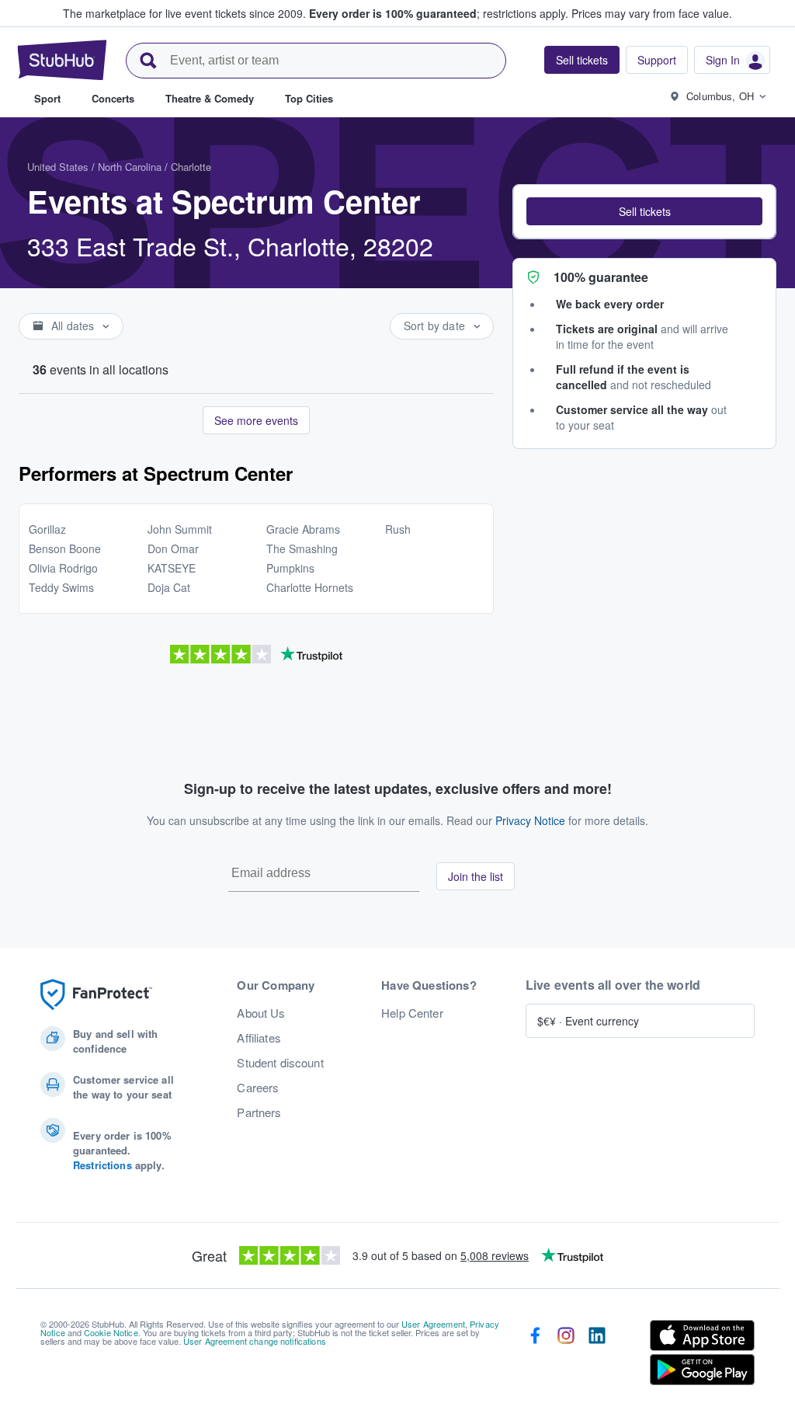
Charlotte (191, 166)
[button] (644, 211)
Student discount (280, 1063)
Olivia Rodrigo (63, 568)
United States (58, 166)
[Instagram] (566, 1355)
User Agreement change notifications (254, 1341)
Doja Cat (169, 587)
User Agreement (433, 1324)
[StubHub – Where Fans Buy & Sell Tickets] (62, 60)
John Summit (180, 529)
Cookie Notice (111, 1332)
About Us (261, 1013)
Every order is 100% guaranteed (438, 13)
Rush (398, 529)
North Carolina (129, 166)
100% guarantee (601, 277)
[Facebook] (535, 1355)
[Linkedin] (597, 1355)
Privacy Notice (530, 820)
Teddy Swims (61, 587)
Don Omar (173, 548)
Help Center (412, 1013)
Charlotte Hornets (309, 587)
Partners (259, 1112)
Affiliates (258, 1038)
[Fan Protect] (96, 995)
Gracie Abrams (303, 529)
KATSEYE (172, 568)
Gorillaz (47, 529)
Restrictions (102, 1165)
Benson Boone (65, 548)
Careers (258, 1087)
